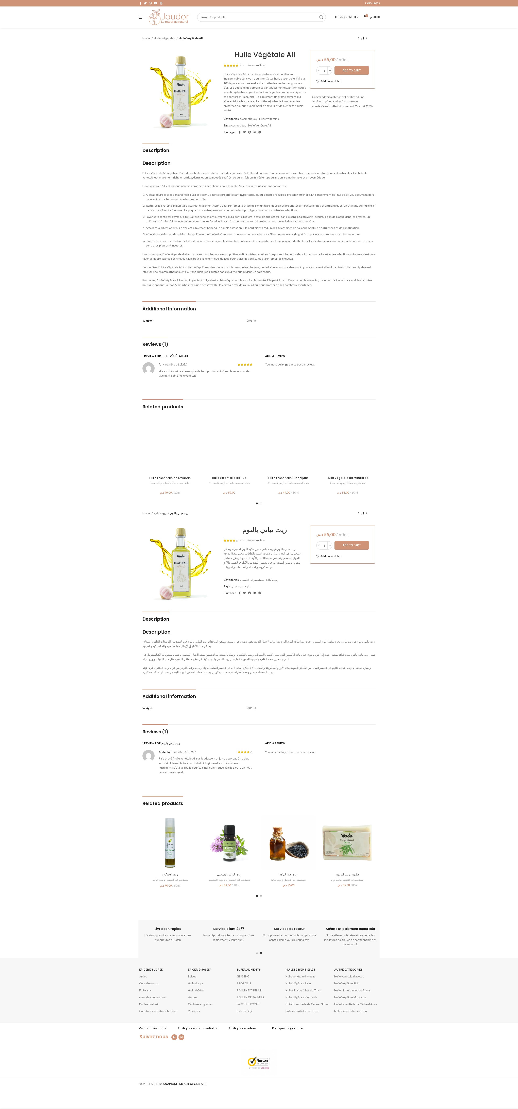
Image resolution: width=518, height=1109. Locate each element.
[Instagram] (181, 1037)
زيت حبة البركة (288, 874)
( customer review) (252, 65)
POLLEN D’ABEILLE (249, 990)
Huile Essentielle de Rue (229, 478)
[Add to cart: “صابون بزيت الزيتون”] (372, 822)
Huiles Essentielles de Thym (303, 990)
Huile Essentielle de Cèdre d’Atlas (307, 1004)
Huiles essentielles (300, 969)
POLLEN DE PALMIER (250, 997)
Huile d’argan (196, 983)
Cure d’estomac (149, 983)
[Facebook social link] (140, 3)
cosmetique (238, 125)
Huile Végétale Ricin (298, 983)
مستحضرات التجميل (252, 579)
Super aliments (249, 969)
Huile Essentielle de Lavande (170, 478)
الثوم (247, 586)
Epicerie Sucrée (151, 969)
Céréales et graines (200, 1004)
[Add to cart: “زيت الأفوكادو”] (194, 822)
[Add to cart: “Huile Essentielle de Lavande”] (194, 425)
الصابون (335, 879)
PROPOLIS (244, 983)
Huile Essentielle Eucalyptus (288, 478)
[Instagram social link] (150, 3)
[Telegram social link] (259, 132)
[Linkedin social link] (254, 132)
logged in (287, 364)
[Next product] (366, 38)
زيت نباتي (237, 586)
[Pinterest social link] (161, 3)
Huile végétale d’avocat (300, 976)
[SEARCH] (321, 17)
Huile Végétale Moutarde (301, 997)
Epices (192, 976)
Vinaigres (194, 1011)
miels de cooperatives (153, 997)
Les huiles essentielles (177, 483)
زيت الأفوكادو (170, 874)
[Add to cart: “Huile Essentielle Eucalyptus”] (313, 425)
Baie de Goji (244, 1011)
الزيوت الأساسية (217, 879)
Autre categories (348, 969)
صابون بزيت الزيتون (347, 874)
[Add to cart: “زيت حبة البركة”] (313, 822)
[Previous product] (358, 38)
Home (146, 38)
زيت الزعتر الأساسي (229, 874)
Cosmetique (248, 118)
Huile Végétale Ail (259, 125)
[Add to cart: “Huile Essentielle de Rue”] (254, 425)
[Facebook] (174, 1037)
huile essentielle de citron (302, 1011)
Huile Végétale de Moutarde (347, 478)
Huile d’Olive (196, 990)
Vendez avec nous (152, 1028)
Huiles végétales (164, 38)
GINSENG (243, 976)
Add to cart (352, 70)
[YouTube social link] (155, 3)
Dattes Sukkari (148, 1004)
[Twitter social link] (145, 3)
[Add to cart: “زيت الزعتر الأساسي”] (254, 822)
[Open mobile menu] (140, 17)
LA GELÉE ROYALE (249, 1004)
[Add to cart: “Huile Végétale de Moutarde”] (372, 425)
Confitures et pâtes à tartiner (158, 1011)
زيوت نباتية (160, 513)
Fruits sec (145, 990)
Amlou (143, 976)
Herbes (192, 997)
